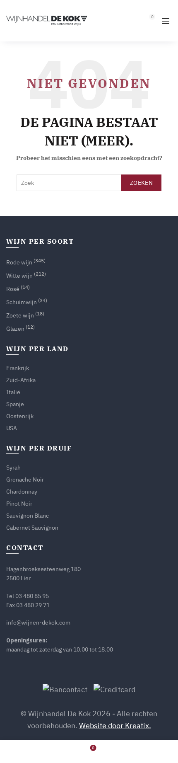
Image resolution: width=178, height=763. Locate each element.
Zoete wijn (20, 315)
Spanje (15, 404)
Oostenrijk (20, 416)
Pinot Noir (19, 503)
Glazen (15, 328)
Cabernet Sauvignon (32, 527)
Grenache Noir (25, 479)
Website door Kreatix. (115, 725)
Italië (13, 392)
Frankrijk (17, 368)
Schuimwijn (21, 302)
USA (11, 428)
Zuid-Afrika (21, 380)
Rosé (12, 289)
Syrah (13, 467)
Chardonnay (21, 491)
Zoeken (141, 183)
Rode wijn (19, 262)
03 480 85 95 (32, 596)
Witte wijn (19, 275)
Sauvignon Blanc (27, 515)
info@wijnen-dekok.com (38, 622)
